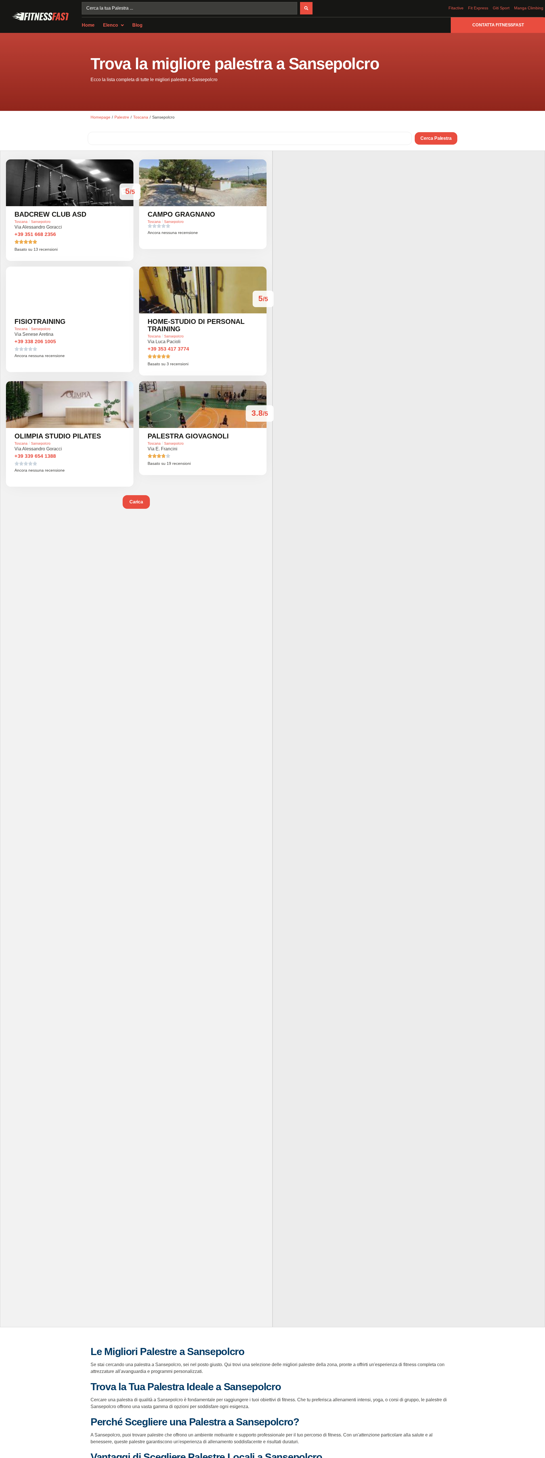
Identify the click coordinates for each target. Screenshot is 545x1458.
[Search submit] (306, 8)
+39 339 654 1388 (35, 456)
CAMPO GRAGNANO (181, 214)
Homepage (100, 117)
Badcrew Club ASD (50, 214)
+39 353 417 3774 (168, 349)
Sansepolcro (41, 222)
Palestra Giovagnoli (188, 436)
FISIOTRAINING (40, 321)
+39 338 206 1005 (35, 341)
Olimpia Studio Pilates (57, 436)
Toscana (140, 117)
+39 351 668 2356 (35, 234)
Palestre (121, 117)
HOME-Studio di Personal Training (196, 325)
